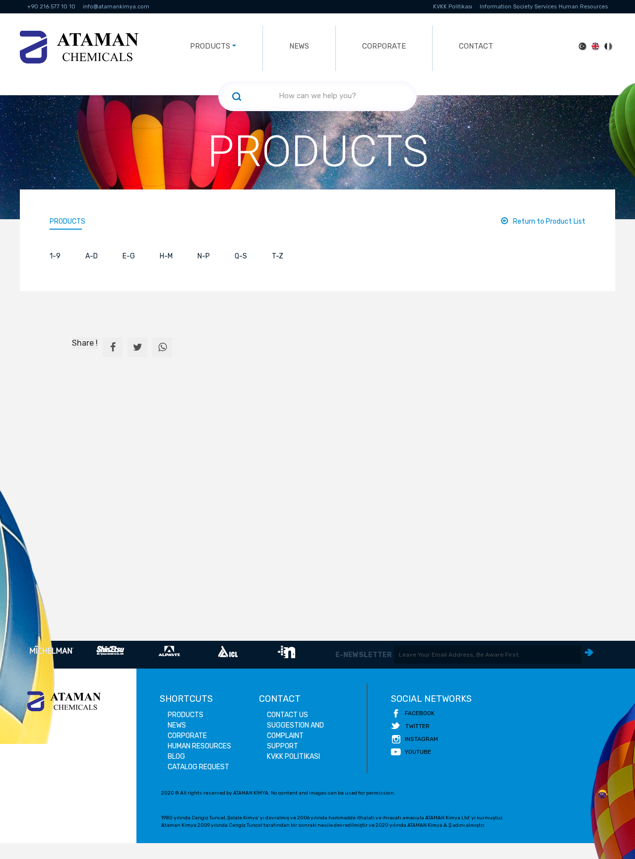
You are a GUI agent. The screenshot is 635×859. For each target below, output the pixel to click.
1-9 (55, 256)
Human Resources (583, 6)
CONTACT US (287, 715)
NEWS (299, 46)
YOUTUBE (418, 751)
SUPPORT (282, 746)
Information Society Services (518, 6)
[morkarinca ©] (603, 794)
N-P (203, 256)
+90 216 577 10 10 (51, 6)
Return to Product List (549, 221)
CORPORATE (384, 46)
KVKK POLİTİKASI (293, 756)
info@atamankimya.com (116, 6)
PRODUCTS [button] (210, 46)
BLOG (176, 756)
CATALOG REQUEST (198, 767)
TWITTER (417, 726)
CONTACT (476, 46)
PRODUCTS (67, 221)
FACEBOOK (420, 713)
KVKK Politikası (452, 6)
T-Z (277, 256)
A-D (91, 256)
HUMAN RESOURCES (199, 746)
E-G (129, 256)
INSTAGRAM (421, 739)
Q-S (241, 256)
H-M (166, 256)
